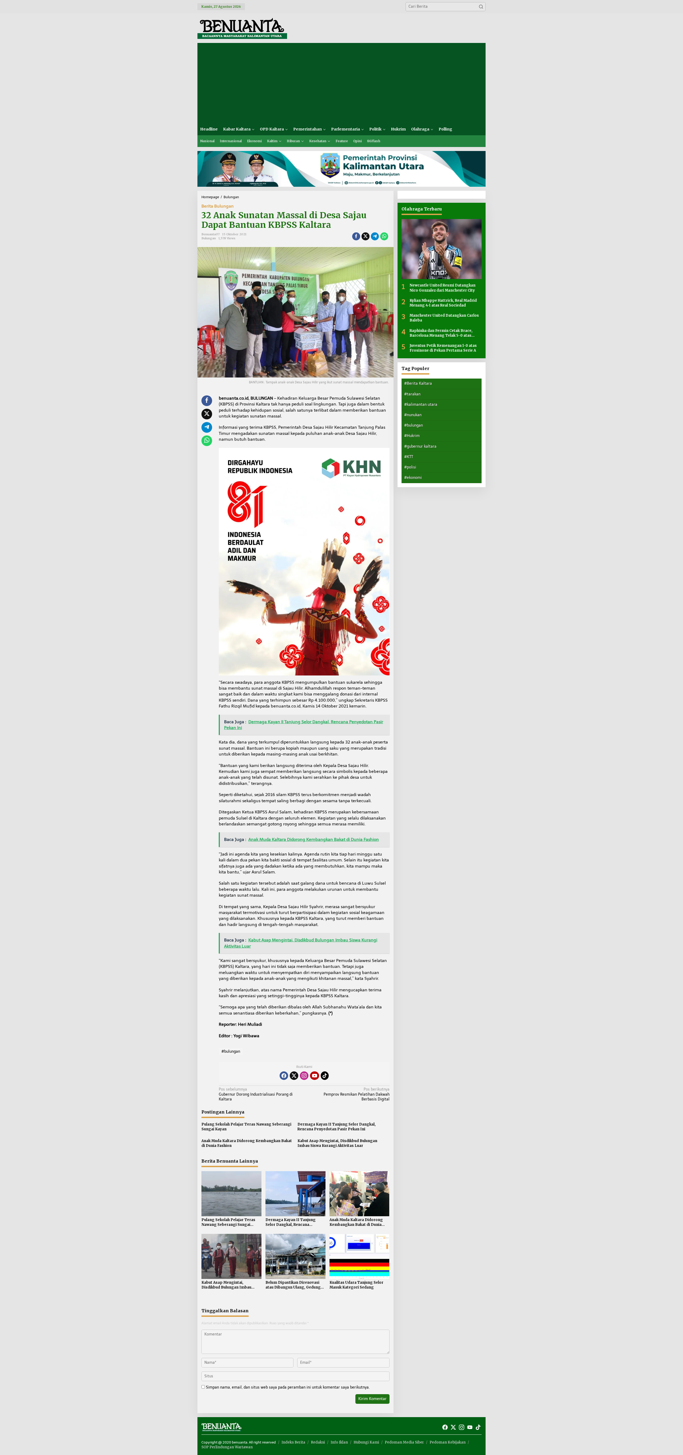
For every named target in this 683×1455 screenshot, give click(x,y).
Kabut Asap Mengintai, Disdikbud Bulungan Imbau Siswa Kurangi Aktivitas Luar (337, 1143)
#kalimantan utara (420, 404)
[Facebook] (284, 1075)
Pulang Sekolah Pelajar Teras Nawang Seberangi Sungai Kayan (246, 1126)
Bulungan (208, 238)
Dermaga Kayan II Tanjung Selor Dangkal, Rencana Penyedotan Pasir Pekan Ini (336, 1126)
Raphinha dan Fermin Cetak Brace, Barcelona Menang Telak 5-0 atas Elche (441, 333)
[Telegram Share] (375, 236)
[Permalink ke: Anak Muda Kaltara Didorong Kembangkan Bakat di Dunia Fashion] (359, 1193)
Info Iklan (339, 1442)
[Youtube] (314, 1075)
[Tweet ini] (366, 236)
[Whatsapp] (384, 236)
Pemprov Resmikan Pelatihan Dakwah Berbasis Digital (356, 1094)
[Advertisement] (341, 83)
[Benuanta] (242, 28)
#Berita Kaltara (418, 383)
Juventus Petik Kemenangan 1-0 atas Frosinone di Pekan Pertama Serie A (443, 347)
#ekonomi (413, 477)
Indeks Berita (293, 1442)
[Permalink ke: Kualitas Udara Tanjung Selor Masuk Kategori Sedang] (359, 1256)
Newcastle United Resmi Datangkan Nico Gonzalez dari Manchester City (442, 287)
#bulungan (230, 1051)
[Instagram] (304, 1075)
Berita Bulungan (217, 206)
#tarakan (412, 394)
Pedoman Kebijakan (448, 1442)
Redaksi (318, 1442)
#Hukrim (412, 436)
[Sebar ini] (356, 236)
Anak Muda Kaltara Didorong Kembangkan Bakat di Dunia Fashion (246, 1143)
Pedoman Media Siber (404, 1442)
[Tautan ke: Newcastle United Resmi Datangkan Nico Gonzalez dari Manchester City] (442, 249)
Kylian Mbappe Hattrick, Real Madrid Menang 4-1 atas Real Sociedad (443, 302)
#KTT (408, 456)
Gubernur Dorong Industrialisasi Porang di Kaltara (256, 1094)
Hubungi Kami (366, 1442)
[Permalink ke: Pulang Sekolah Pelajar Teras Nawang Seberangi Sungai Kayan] (231, 1193)
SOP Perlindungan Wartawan (227, 1447)
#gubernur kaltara (420, 446)
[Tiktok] (325, 1075)
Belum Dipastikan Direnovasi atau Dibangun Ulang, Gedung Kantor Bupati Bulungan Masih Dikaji (293, 1285)
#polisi (410, 467)
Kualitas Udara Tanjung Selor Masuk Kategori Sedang (356, 1285)
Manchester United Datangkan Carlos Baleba (444, 318)
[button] (481, 6)
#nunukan (413, 415)
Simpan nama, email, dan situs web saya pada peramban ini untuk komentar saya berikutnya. (288, 1387)
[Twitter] (294, 1075)
